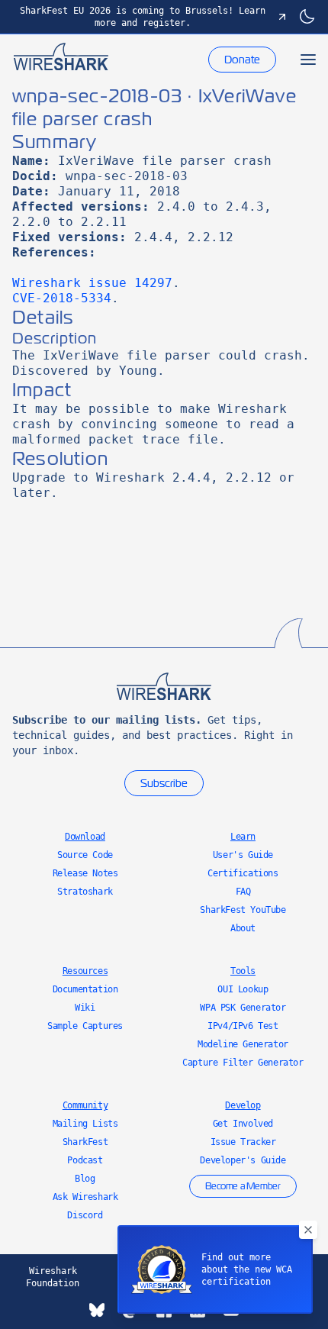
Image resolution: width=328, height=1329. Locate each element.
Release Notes (85, 873)
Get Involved (243, 1123)
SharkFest (85, 1142)
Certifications (242, 873)
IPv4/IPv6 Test (242, 1026)
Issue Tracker (243, 1142)
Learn (243, 836)
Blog (85, 1178)
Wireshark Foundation (52, 1277)
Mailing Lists (85, 1123)
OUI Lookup (242, 989)
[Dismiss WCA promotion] (308, 1230)
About (243, 928)
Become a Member (242, 1186)
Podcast (84, 1160)
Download (85, 836)
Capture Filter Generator (242, 1062)
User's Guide (243, 855)
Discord (84, 1215)
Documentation (85, 989)
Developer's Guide (242, 1160)
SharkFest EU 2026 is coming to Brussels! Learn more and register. (142, 16)
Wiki (85, 1007)
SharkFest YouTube (242, 910)
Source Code (85, 855)
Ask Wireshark (85, 1197)
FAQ (243, 891)
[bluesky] (97, 1310)
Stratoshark (85, 891)
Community (85, 1105)
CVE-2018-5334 (61, 298)
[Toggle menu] (308, 59)
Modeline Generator (243, 1044)
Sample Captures (85, 1026)
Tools (243, 971)
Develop (242, 1105)
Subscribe (164, 783)
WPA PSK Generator (242, 1007)
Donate (242, 59)
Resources (85, 971)
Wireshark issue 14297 (92, 283)
